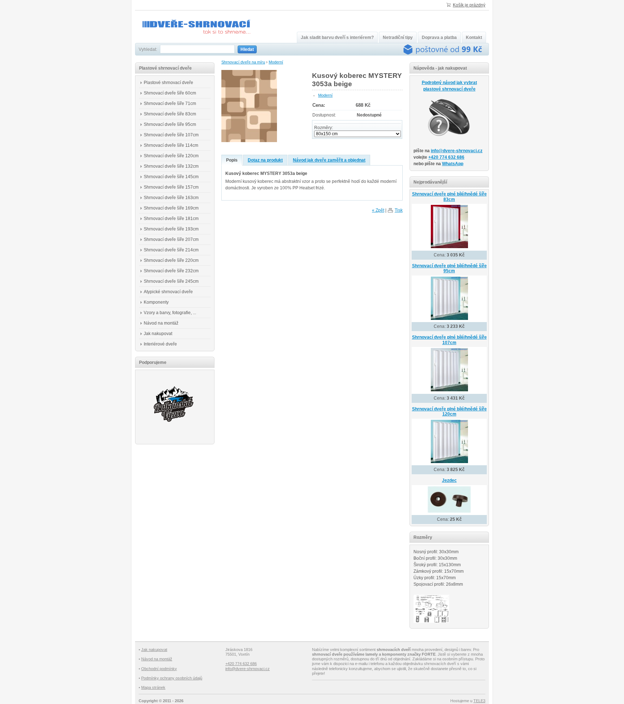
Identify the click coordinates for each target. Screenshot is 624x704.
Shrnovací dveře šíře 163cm (171, 197)
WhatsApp (452, 163)
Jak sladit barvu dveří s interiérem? (337, 37)
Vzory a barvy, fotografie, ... (170, 312)
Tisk (399, 210)
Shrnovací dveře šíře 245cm (171, 281)
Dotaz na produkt (265, 160)
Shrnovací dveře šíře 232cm (171, 270)
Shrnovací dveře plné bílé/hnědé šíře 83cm (449, 197)
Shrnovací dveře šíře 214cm (171, 249)
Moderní (276, 62)
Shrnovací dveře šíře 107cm (171, 134)
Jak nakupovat (158, 333)
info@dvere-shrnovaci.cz (456, 150)
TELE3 (479, 701)
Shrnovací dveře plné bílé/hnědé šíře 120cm (449, 411)
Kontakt (474, 37)
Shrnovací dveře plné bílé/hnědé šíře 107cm (449, 340)
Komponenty (156, 302)
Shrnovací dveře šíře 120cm (171, 155)
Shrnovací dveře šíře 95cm (170, 124)
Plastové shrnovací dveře (168, 82)
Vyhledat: (148, 49)
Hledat (247, 49)
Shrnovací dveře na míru (243, 62)
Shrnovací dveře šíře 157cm (171, 187)
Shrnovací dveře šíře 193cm (171, 229)
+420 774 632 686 (446, 157)
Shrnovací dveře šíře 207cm (171, 239)
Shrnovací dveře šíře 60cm (170, 93)
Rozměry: (323, 128)
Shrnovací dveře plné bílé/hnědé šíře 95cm (449, 268)
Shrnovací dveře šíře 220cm (171, 260)
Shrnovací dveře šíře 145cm (171, 176)
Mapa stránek (153, 687)
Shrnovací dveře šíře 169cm (171, 208)
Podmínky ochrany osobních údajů (171, 678)
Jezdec (449, 480)
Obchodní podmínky (159, 668)
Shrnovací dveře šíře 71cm (170, 103)
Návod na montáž (161, 323)
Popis (232, 160)
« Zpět (378, 210)
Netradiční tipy (398, 37)
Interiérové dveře (160, 344)
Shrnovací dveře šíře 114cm (171, 145)
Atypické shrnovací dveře (168, 291)
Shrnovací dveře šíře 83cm (170, 113)
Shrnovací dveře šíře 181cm (171, 218)
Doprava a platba (439, 37)
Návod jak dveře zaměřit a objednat (329, 160)
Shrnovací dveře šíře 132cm (171, 166)
